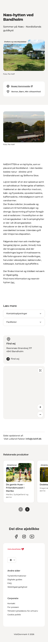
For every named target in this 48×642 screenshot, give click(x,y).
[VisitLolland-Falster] (15, 549)
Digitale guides (14, 579)
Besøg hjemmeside (20, 86)
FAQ (9, 583)
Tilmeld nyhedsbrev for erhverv (22, 611)
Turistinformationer (16, 576)
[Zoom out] (40, 414)
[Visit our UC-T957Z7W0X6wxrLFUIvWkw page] (32, 536)
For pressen (13, 607)
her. (13, 282)
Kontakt (11, 603)
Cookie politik (14, 614)
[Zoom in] (40, 407)
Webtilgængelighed (17, 587)
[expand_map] (40, 370)
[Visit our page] (16, 536)
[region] (24, 392)
